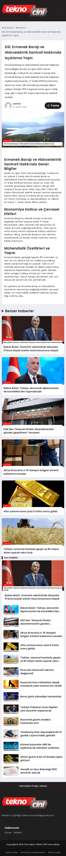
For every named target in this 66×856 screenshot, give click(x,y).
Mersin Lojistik (54, 852)
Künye (8, 832)
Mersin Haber (12, 852)
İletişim (18, 832)
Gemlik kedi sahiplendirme (32, 852)
